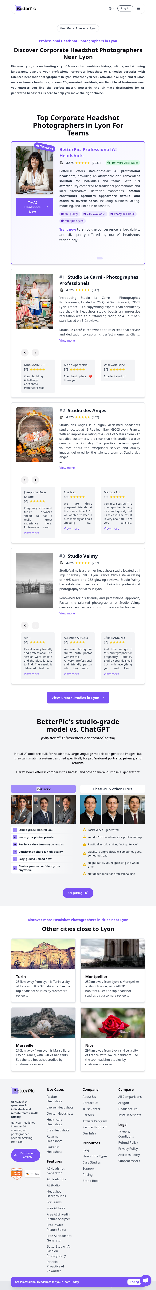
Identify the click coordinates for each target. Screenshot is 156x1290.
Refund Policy (128, 1142)
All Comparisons (130, 1097)
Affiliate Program (95, 1121)
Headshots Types (95, 1156)
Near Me (65, 28)
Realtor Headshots (54, 1099)
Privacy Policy (128, 1149)
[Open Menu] (138, 8)
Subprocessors (129, 1161)
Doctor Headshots (60, 1113)
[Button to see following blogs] (35, 353)
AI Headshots (56, 1179)
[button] (111, 8)
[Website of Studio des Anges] (61, 417)
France (80, 28)
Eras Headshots (58, 1130)
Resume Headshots (54, 1138)
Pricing (134, 1282)
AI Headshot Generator (55, 1170)
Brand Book (91, 1181)
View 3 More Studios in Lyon (75, 697)
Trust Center (91, 1109)
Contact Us (90, 1103)
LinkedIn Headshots (54, 1149)
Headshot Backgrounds (56, 1193)
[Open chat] (145, 1280)
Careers (88, 1115)
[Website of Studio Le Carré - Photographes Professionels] (61, 290)
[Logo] (25, 8)
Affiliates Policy (129, 1155)
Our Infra (89, 1133)
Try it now (67, 229)
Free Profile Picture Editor (57, 1227)
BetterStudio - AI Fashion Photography (58, 1251)
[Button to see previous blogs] (25, 353)
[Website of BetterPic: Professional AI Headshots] (61, 163)
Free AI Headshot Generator (59, 1238)
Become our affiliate (28, 1155)
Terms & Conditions (126, 1134)
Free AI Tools (56, 1208)
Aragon (123, 1103)
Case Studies (92, 1162)
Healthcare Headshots (55, 1121)
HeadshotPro (128, 1109)
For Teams (54, 1202)
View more (67, 340)
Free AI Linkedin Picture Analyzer (58, 1216)
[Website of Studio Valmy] (61, 563)
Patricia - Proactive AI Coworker (55, 1266)
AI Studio (53, 1185)
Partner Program (95, 1127)
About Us (89, 1097)
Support (88, 1168)
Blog (86, 1150)
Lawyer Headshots (60, 1107)
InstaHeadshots (129, 1115)
